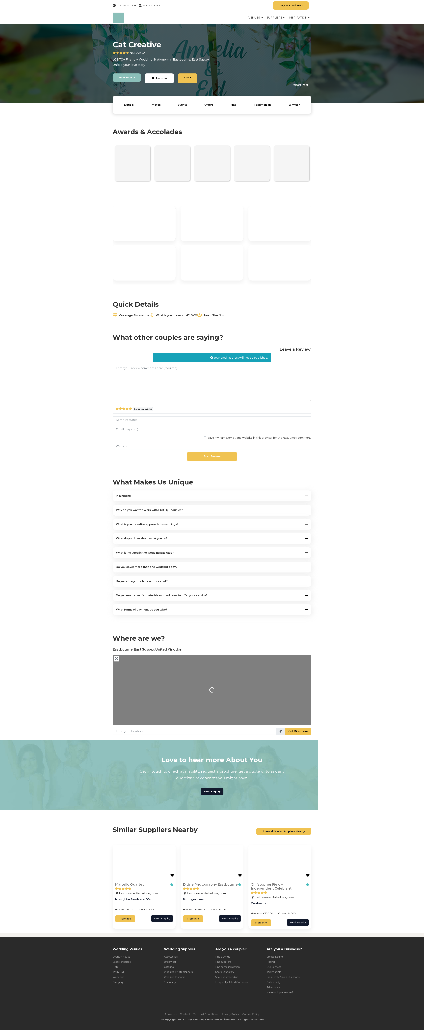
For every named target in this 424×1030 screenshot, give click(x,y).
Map (234, 104)
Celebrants (258, 903)
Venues (254, 17)
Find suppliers (223, 961)
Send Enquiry (127, 77)
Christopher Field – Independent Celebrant (271, 886)
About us (171, 1014)
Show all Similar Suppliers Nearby (284, 831)
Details (129, 104)
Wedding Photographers (178, 971)
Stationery (161, 59)
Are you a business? (291, 5)
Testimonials (262, 104)
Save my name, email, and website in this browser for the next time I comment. (259, 437)
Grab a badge (274, 982)
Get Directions (298, 731)
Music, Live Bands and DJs (133, 899)
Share (187, 77)
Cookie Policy (251, 1014)
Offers (208, 104)
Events (182, 104)
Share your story (224, 971)
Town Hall (118, 971)
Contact (185, 1014)
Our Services (274, 966)
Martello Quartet (129, 884)
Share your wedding (226, 977)
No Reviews (137, 53)
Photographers (193, 899)
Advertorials (273, 987)
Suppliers (274, 17)
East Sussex (200, 59)
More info (125, 918)
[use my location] (280, 731)
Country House (121, 956)
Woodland (118, 977)
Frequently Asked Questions (231, 982)
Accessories (171, 956)
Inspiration (298, 17)
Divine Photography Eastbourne (210, 884)
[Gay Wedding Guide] (118, 22)
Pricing (271, 961)
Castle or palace (122, 961)
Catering (169, 966)
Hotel (116, 966)
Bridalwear (170, 961)
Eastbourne (181, 59)
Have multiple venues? (280, 992)
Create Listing (275, 956)
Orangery (118, 982)
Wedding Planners (174, 977)
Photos (156, 104)
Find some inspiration (227, 966)
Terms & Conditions (205, 1014)
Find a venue (222, 956)
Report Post (300, 85)
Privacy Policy (230, 1014)
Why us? (294, 104)
